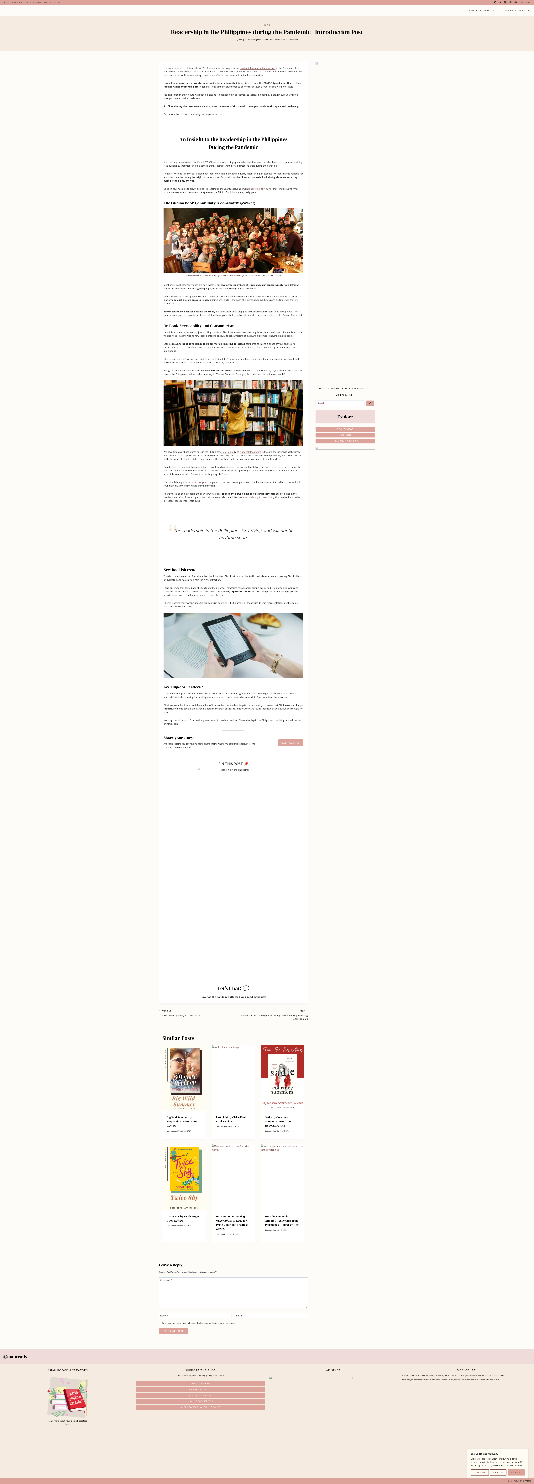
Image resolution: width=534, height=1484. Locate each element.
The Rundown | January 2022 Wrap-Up (179, 1013)
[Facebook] (495, 2)
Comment (166, 1280)
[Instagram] (505, 2)
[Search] (370, 403)
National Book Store (250, 451)
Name (164, 1315)
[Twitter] (500, 2)
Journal (484, 10)
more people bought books (252, 497)
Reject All (498, 1472)
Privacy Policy (43, 2)
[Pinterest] (510, 2)
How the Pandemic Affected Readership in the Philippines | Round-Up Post (282, 1220)
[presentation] (184, 1078)
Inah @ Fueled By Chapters (249, 39)
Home (7, 2)
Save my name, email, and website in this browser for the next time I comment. (198, 1323)
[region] (497, 1463)
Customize (479, 1472)
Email (239, 1315)
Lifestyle (497, 10)
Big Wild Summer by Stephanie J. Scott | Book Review (182, 1121)
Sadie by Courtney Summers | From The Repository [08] (278, 1121)
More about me (344, 395)
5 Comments (293, 39)
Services (29, 2)
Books (267, 25)
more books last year (196, 482)
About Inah (17, 2)
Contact (57, 2)
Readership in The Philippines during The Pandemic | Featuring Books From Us (274, 1015)
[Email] (515, 2)
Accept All (516, 1472)
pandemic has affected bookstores (257, 68)
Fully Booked (228, 451)
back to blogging (258, 188)
